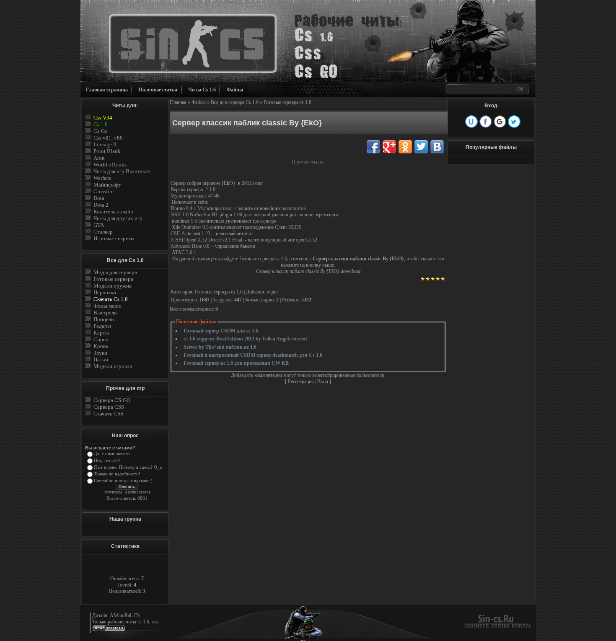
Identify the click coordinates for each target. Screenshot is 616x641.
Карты (101, 333)
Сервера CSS (108, 407)
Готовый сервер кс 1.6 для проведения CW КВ (236, 363)
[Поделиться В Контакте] (437, 146)
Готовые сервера (113, 279)
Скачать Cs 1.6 (110, 299)
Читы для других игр (117, 218)
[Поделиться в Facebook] (373, 146)
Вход (322, 381)
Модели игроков (112, 366)
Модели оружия (112, 286)
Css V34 (102, 117)
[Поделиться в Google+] (389, 146)
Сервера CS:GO (111, 400)
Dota (98, 198)
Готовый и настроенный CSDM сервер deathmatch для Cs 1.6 (253, 355)
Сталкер (103, 231)
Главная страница (107, 90)
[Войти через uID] (471, 121)
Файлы (235, 90)
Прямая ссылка (308, 162)
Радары (102, 326)
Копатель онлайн (113, 211)
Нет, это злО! (107, 460)
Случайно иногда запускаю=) (123, 480)
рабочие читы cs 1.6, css (133, 622)
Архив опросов (137, 492)
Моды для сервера (115, 272)
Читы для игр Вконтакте (121, 171)
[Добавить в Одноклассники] (405, 146)
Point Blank (107, 151)
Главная (178, 102)
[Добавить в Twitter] (421, 146)
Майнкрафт (107, 185)
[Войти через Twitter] (514, 121)
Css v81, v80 (108, 138)
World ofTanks (110, 164)
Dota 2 (101, 205)
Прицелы (104, 319)
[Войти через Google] (500, 121)
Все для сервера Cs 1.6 (235, 102)
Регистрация (301, 381)
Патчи (100, 359)
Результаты (113, 492)
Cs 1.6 (100, 124)
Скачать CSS (108, 413)
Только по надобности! (117, 474)
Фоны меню (107, 306)
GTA (98, 225)
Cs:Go (100, 131)
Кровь (100, 346)
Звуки (100, 353)
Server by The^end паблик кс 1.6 (220, 347)
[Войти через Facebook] (485, 121)
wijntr (272, 292)
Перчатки (104, 292)
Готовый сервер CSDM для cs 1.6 (221, 331)
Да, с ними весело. (112, 454)
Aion (99, 158)
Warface (102, 178)
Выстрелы (105, 312)
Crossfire (103, 191)
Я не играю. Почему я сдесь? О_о (128, 467)
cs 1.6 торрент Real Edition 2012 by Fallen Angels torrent (245, 339)
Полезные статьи (158, 90)
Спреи (101, 339)
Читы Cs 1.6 (202, 90)
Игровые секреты (114, 238)
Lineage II (104, 144)
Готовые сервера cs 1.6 (287, 102)
